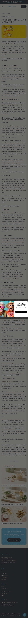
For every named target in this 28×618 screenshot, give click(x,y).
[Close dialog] (27, 301)
